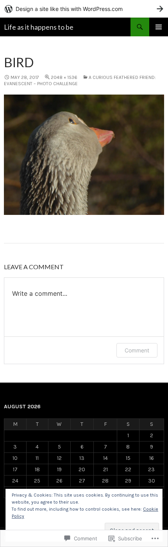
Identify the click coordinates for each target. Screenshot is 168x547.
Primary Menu (158, 27)
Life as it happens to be (38, 27)
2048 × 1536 (64, 77)
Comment (137, 350)
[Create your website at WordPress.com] (84, 9)
